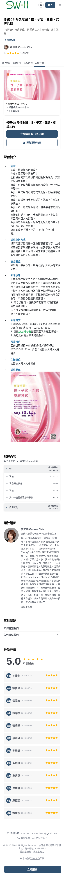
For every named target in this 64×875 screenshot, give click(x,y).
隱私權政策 (38, 851)
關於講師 (28, 62)
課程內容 (17, 62)
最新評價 (39, 62)
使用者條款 (25, 851)
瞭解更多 (25, 607)
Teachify (35, 858)
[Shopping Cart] (41, 4)
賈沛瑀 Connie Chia (32, 529)
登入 (50, 5)
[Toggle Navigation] (60, 5)
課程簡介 (6, 62)
